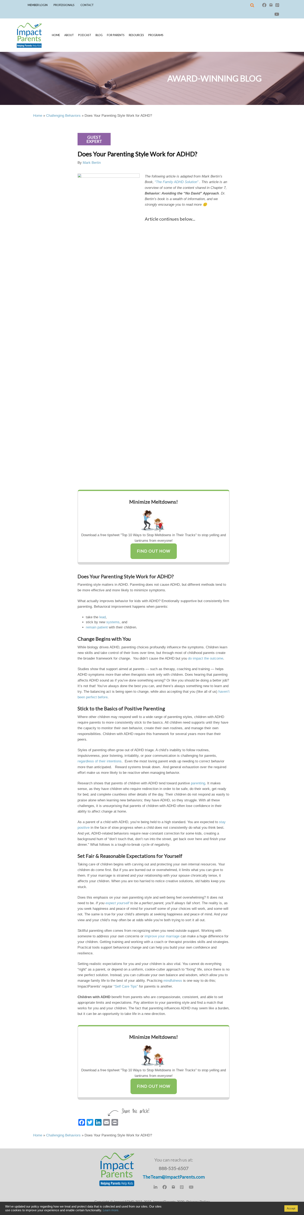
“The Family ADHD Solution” (176, 182)
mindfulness (172, 981)
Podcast (84, 35)
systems (113, 622)
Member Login (38, 5)
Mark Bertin (92, 163)
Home (56, 35)
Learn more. (111, 1210)
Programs (155, 35)
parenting (198, 783)
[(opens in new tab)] (153, 519)
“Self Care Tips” (126, 986)
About (69, 35)
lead (102, 617)
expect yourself (117, 903)
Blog (99, 35)
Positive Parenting (144, 708)
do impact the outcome (205, 658)
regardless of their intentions (100, 761)
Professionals (64, 5)
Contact (87, 5)
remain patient (97, 627)
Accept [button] (291, 1208)
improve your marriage (162, 936)
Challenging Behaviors (63, 116)
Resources (136, 35)
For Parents (115, 35)
